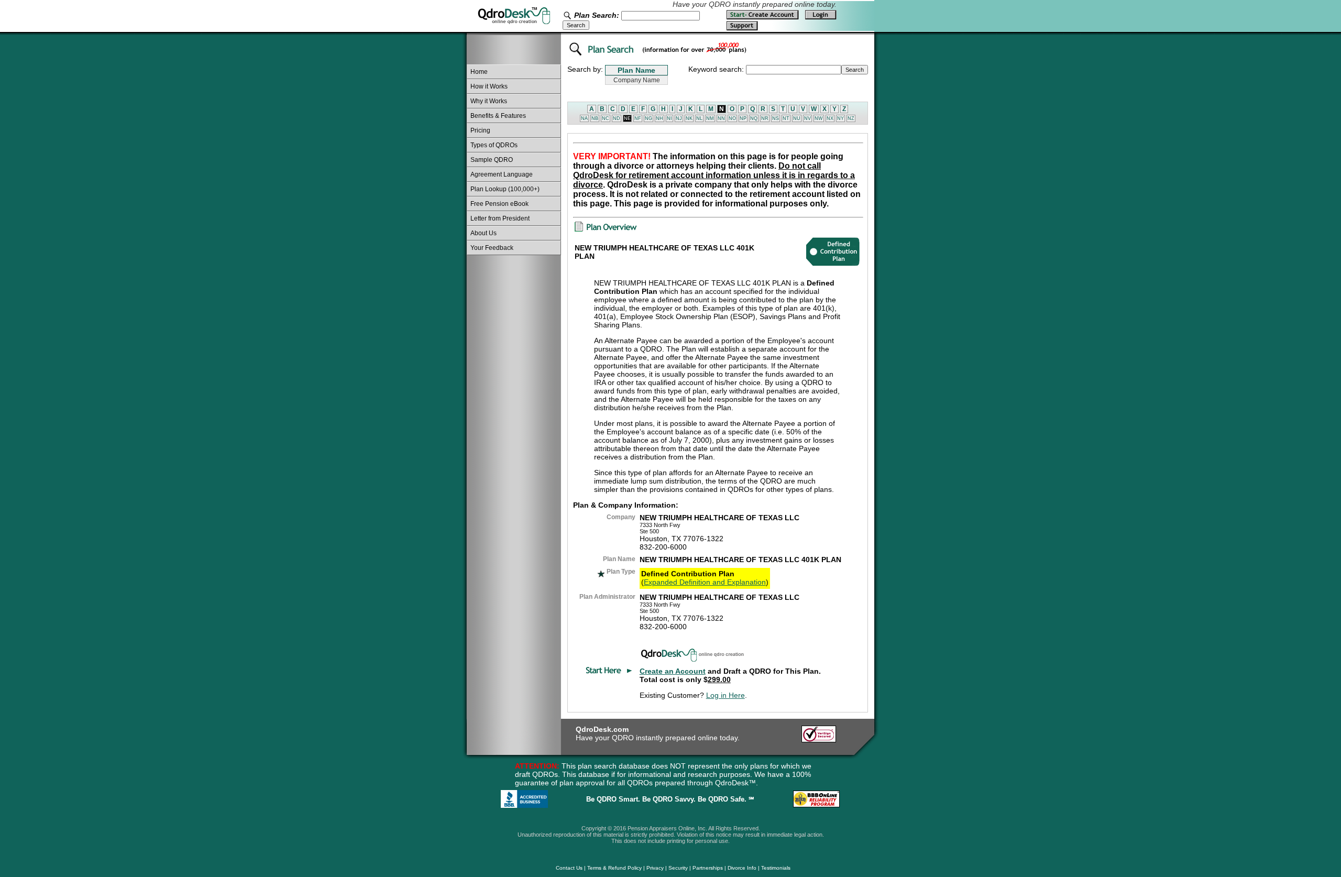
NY (840, 118)
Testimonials (775, 868)
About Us (483, 233)
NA (584, 118)
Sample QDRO (491, 159)
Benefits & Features (498, 115)
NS (775, 118)
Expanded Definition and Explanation (705, 582)
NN (721, 118)
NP (743, 118)
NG (648, 118)
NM (710, 118)
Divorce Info (742, 868)
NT (786, 118)
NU (796, 118)
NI (669, 118)
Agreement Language (501, 174)
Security (678, 868)
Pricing (480, 130)
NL (699, 118)
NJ (679, 118)
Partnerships (708, 868)
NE (627, 118)
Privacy (655, 868)
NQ (753, 118)
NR (764, 118)
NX (830, 118)
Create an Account (673, 671)
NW (819, 118)
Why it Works (488, 101)
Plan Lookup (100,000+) (505, 189)
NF (637, 118)
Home (479, 71)
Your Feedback (491, 247)
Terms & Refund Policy (614, 868)
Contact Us (569, 868)
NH (659, 118)
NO (732, 118)
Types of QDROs (494, 145)
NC (605, 118)
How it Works (489, 86)
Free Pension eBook (499, 203)
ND (616, 118)
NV (807, 118)
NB (594, 118)
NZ (851, 118)
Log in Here (725, 695)
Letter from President (500, 218)
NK (689, 118)
